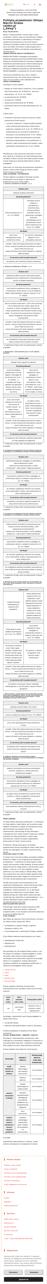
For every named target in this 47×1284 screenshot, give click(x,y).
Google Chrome (10, 970)
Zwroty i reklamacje (10, 1169)
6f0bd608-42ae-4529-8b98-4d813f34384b (23, 15)
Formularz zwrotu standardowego (15, 1173)
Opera (7, 972)
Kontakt (6, 1198)
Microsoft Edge (10, 981)
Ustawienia (34, 1272)
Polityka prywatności (11, 1205)
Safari (6, 975)
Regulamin (7, 1202)
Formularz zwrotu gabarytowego (15, 1177)
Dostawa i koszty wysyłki (12, 1165)
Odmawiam (13, 1272)
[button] (40, 4)
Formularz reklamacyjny (12, 1180)
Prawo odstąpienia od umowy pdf (15, 1184)
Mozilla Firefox (10, 978)
